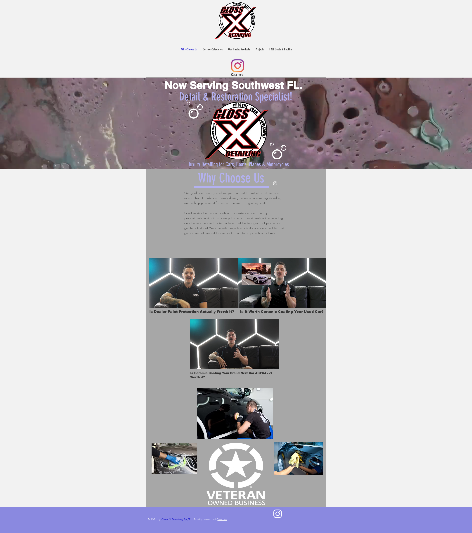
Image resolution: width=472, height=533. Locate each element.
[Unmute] (160, 303)
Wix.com (222, 519)
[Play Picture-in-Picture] (226, 303)
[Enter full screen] (232, 303)
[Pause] (154, 303)
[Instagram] (237, 65)
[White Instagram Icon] (277, 513)
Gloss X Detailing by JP (175, 519)
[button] (212, 49)
